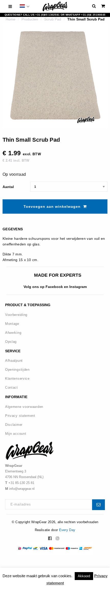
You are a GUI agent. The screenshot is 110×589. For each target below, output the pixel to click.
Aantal (8, 187)
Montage (12, 324)
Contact (11, 387)
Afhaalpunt (14, 361)
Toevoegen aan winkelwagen (52, 206)
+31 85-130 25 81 (21, 483)
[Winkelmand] (103, 6)
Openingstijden (17, 369)
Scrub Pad (52, 19)
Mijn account (15, 434)
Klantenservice (17, 378)
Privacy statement (20, 416)
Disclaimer (14, 425)
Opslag (11, 342)
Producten (29, 19)
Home (10, 19)
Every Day (67, 530)
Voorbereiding (16, 315)
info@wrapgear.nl (22, 489)
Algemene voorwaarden (24, 407)
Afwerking (13, 333)
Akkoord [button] (84, 576)
